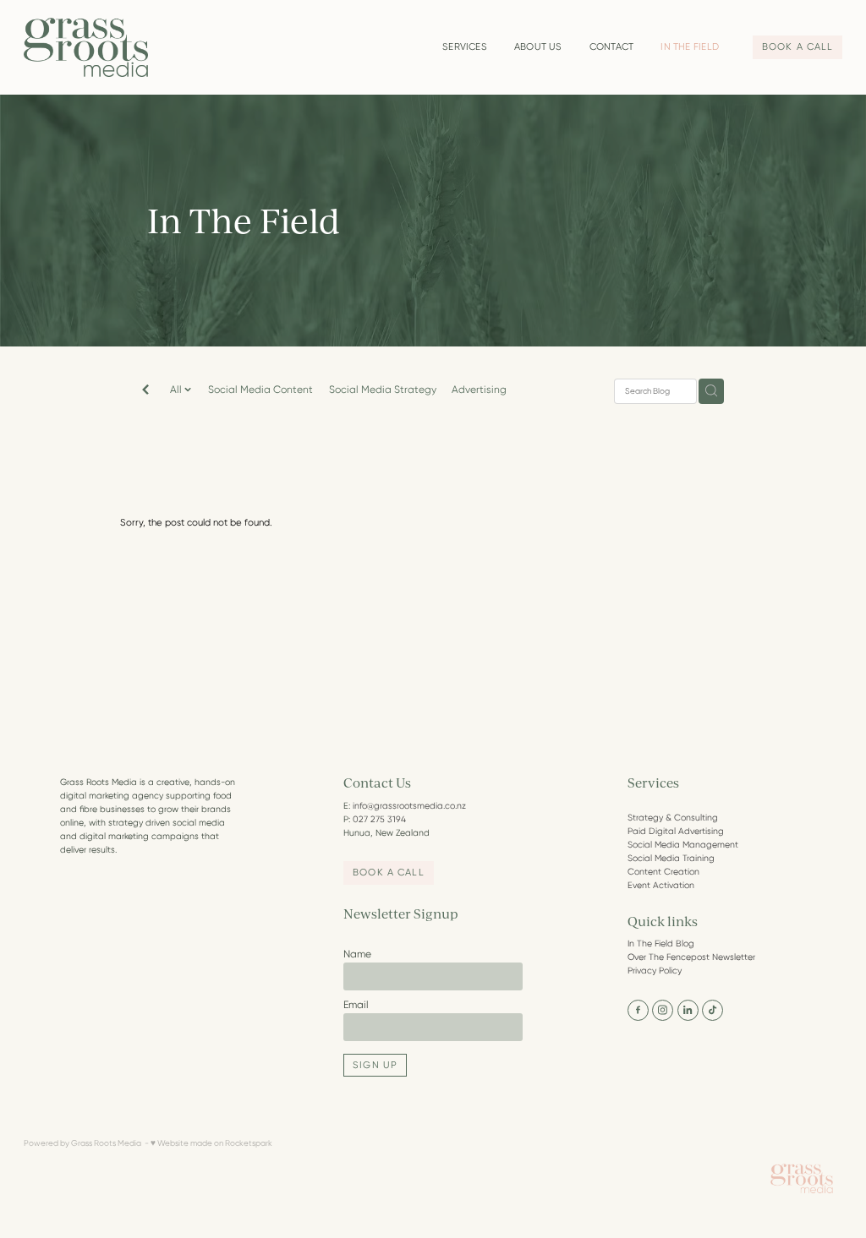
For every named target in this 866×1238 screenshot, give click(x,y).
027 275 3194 (379, 819)
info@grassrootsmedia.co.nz (409, 805)
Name (357, 954)
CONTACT (611, 46)
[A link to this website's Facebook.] (638, 1010)
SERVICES (464, 46)
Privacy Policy (655, 970)
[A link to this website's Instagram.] (662, 1010)
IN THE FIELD (689, 46)
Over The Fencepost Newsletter (691, 957)
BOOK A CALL (798, 46)
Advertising (479, 389)
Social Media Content (260, 389)
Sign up (375, 1065)
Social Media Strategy (382, 389)
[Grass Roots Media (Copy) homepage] (106, 47)
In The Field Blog (661, 943)
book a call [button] (389, 872)
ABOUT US (538, 46)
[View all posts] (145, 391)
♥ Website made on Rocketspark (211, 1143)
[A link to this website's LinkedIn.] (688, 1010)
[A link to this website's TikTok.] (712, 1010)
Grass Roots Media (106, 1143)
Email (356, 1005)
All (177, 389)
